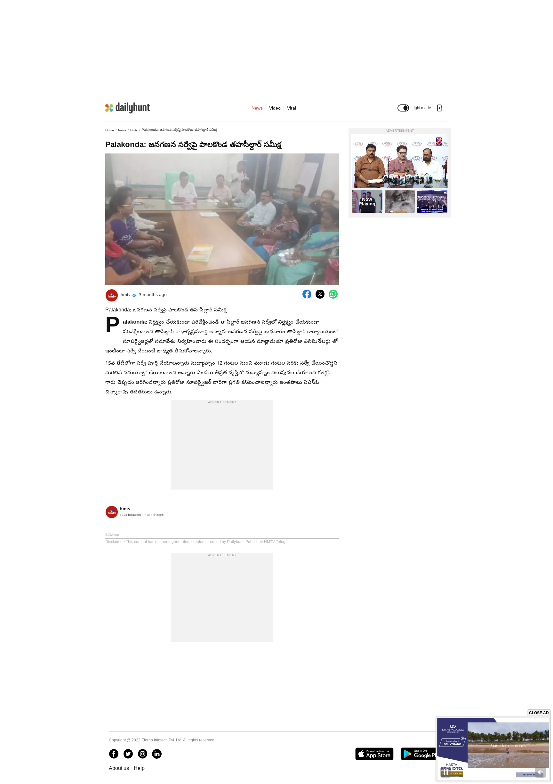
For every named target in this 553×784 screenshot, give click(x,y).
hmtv (134, 130)
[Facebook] (113, 754)
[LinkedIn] (157, 754)
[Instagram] (142, 754)
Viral (291, 108)
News (257, 108)
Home (109, 130)
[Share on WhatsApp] (333, 294)
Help (139, 768)
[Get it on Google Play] (422, 753)
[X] (128, 754)
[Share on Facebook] (307, 294)
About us (119, 768)
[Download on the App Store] (374, 753)
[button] (403, 108)
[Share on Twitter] (320, 294)
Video (275, 108)
